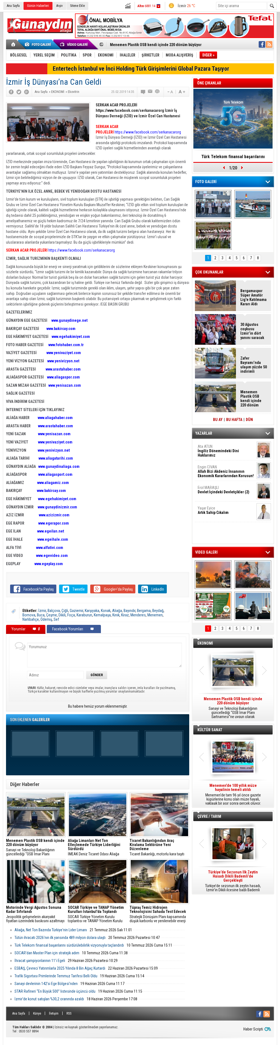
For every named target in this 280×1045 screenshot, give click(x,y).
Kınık (115, 615)
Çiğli (65, 610)
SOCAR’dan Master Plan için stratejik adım (46, 953)
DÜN (249, 419)
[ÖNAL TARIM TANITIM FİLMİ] (213, 606)
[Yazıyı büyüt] (182, 91)
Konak (105, 610)
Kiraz (125, 615)
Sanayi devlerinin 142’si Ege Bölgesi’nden (46, 983)
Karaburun (84, 615)
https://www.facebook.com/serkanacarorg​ (81, 250)
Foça (71, 615)
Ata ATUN (218, 450)
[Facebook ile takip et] (262, 44)
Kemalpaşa (102, 615)
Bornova (28, 615)
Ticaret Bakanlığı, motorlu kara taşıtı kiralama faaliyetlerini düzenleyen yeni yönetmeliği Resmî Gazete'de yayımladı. (159, 847)
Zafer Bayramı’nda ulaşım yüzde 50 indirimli (253, 365)
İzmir (42, 610)
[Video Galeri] (74, 44)
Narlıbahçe (30, 619)
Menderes (138, 615)
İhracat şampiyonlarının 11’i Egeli (39, 960)
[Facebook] (11, 91)
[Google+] (26, 91)
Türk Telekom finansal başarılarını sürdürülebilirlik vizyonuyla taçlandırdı (69, 945)
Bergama (144, 610)
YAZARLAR (203, 433)
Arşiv (59, 6)
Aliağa (117, 610)
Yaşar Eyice (213, 510)
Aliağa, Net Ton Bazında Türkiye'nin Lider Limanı (50, 930)
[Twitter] (18, 91)
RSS (68, 1013)
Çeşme (51, 615)
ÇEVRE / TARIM (209, 816)
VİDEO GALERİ (206, 552)
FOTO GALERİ (206, 182)
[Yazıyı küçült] (170, 91)
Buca (41, 615)
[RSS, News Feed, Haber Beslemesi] (269, 44)
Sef (56, 619)
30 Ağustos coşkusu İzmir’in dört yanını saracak (252, 331)
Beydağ (158, 610)
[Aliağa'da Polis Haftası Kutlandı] (252, 606)
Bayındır (129, 610)
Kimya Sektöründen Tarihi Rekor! (233, 156)
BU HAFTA (234, 419)
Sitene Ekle (77, 6)
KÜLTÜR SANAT (209, 730)
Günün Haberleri (38, 6)
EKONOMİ (205, 643)
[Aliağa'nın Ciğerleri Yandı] (252, 574)
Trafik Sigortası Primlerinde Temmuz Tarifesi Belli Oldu (55, 976)
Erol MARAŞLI (223, 489)
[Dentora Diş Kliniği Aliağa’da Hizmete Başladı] (213, 204)
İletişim (54, 1013)
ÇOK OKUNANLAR (209, 272)
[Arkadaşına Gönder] (150, 91)
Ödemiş (46, 619)
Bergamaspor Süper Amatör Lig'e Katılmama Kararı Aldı (253, 297)
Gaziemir (76, 610)
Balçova (54, 610)
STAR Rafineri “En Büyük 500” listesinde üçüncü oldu (54, 991)
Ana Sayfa (13, 6)
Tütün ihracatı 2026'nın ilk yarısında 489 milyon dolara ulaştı (60, 937)
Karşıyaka (92, 610)
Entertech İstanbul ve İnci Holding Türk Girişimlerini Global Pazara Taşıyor (141, 68)
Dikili (62, 615)
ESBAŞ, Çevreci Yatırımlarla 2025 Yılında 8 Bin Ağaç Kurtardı (59, 968)
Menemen (155, 615)
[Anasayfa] (13, 44)
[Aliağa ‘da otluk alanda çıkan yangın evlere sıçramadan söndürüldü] (213, 574)
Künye (37, 1013)
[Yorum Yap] (143, 91)
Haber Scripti (253, 1029)
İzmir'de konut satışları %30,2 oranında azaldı (49, 999)
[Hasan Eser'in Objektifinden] (213, 235)
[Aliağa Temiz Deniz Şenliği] (252, 204)
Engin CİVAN (226, 471)
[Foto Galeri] (39, 44)
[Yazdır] (157, 91)
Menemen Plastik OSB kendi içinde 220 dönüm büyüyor (156, 44)
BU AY (218, 419)
